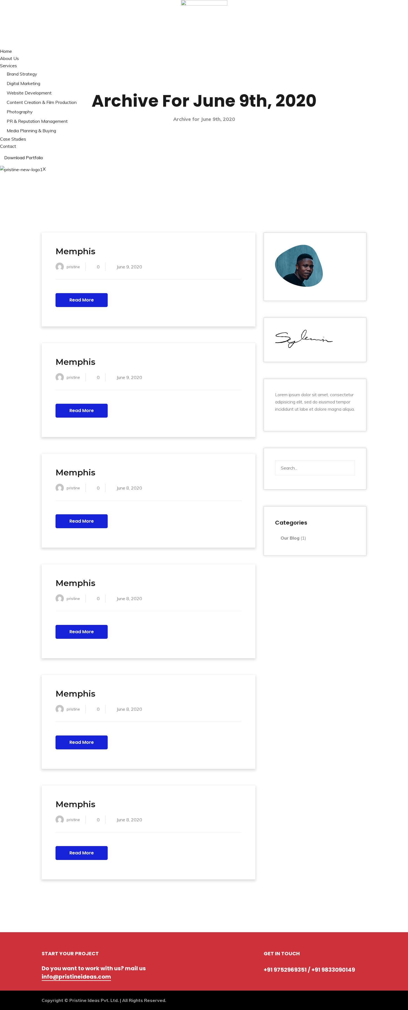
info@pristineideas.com (76, 977)
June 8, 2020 (129, 488)
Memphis (75, 251)
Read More (81, 300)
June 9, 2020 (129, 267)
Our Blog (290, 538)
